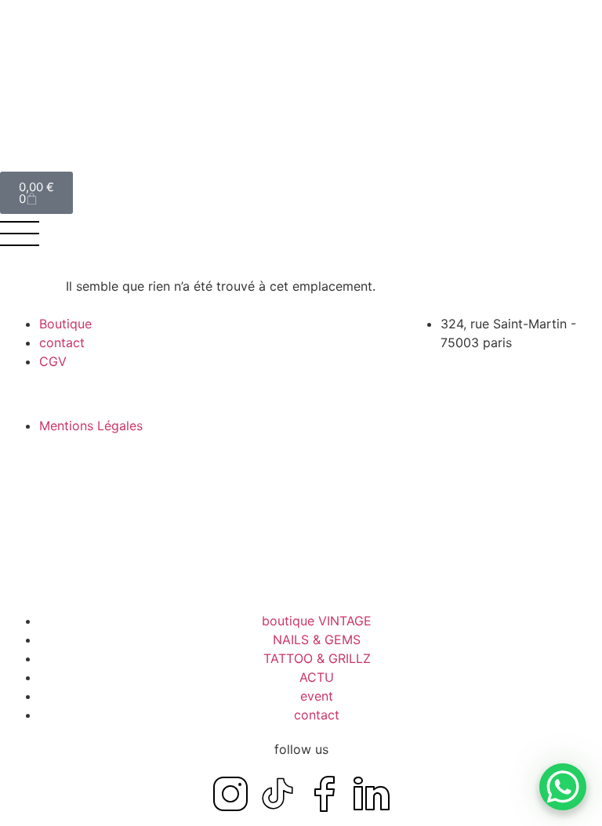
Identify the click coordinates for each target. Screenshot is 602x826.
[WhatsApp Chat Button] (562, 786)
